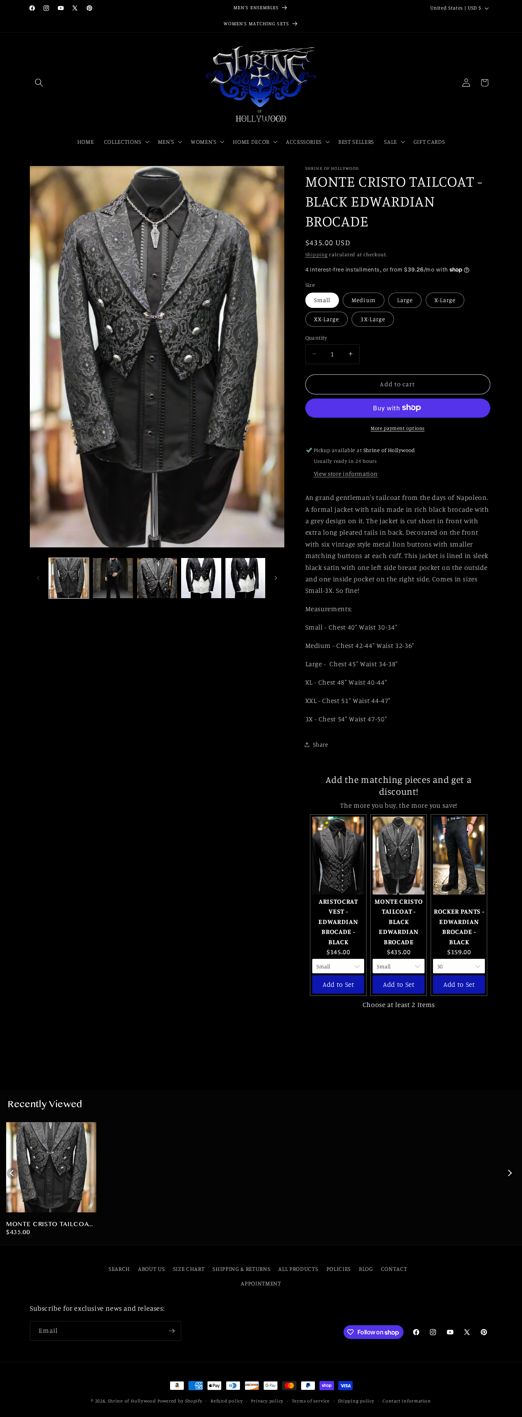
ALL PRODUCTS (298, 1269)
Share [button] (320, 744)
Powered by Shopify (180, 1401)
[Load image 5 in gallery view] (245, 578)
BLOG (366, 1269)
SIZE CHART (189, 1269)
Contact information (407, 1400)
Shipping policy (356, 1400)
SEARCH (119, 1269)
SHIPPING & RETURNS (241, 1269)
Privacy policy (267, 1400)
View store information (346, 473)
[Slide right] (275, 578)
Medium (364, 300)
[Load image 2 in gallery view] (113, 578)
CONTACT (394, 1269)
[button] (39, 82)
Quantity (316, 337)
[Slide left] (38, 578)
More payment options (398, 428)
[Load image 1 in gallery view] (69, 578)
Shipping (316, 254)
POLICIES (338, 1269)
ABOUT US (151, 1269)
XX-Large (326, 318)
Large (405, 300)
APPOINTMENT (261, 1283)
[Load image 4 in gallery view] (201, 578)
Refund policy (227, 1400)
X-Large (445, 300)
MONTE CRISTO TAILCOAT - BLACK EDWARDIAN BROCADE (49, 1225)
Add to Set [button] (338, 984)
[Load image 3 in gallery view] (157, 578)
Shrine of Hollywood (132, 1401)
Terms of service (311, 1400)
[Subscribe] (171, 1331)
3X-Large (372, 318)
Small (322, 300)
